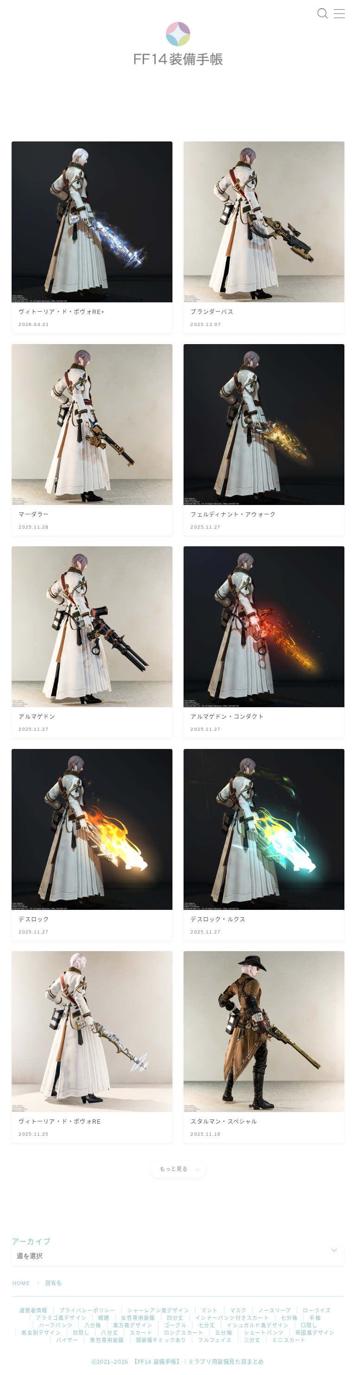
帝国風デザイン (315, 1333)
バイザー (67, 1340)
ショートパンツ (264, 1333)
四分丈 (175, 1318)
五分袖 (223, 1333)
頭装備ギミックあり (161, 1340)
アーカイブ (31, 1242)
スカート (141, 1333)
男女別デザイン (41, 1333)
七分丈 (207, 1325)
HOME (21, 1283)
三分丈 (252, 1340)
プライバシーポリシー (87, 1310)
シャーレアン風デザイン (158, 1310)
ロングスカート (183, 1333)
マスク (238, 1310)
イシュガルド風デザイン (258, 1325)
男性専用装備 (107, 1340)
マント (209, 1310)
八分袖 (93, 1325)
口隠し (309, 1325)
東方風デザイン (133, 1325)
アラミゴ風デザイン (61, 1318)
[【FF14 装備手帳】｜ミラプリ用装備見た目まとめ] (178, 40)
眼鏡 (103, 1318)
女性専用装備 (138, 1318)
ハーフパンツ (56, 1325)
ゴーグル (175, 1325)
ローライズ (317, 1310)
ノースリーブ (274, 1310)
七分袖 (289, 1318)
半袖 (314, 1318)
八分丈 (109, 1333)
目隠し (81, 1333)
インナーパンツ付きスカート (232, 1318)
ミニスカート (289, 1340)
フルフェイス (215, 1340)
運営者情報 (33, 1310)
